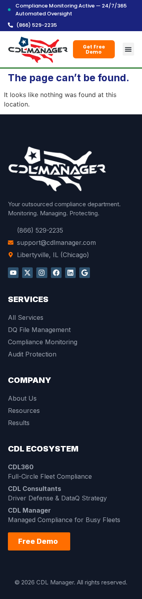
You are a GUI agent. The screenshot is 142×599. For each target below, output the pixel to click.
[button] (128, 49)
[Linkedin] (70, 272)
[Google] (84, 272)
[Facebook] (56, 272)
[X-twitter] (27, 272)
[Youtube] (13, 272)
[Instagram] (41, 272)
